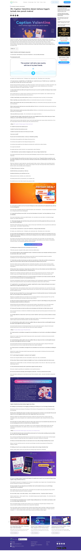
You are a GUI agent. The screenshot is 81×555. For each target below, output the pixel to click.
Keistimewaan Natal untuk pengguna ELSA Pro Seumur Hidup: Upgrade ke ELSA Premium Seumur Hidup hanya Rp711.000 (64, 10)
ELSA (15, 510)
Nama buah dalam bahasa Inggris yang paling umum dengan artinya (27, 430)
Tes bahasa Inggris (31, 2)
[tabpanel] (64, 36)
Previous (9, 522)
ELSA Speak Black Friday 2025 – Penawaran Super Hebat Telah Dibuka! (63, 18)
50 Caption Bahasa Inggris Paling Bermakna (21, 329)
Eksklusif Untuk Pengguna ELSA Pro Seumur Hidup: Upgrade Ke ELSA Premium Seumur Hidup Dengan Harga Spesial (19, 528)
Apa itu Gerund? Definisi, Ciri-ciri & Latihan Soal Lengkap (64, 25)
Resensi (41, 2)
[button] (16, 49)
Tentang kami (25, 2)
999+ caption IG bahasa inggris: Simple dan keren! (23, 124)
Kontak (44, 2)
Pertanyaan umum (33, 543)
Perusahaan (48, 541)
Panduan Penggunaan (34, 541)
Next (72, 522)
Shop (47, 543)
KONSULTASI (67, 2)
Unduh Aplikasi (55, 2)
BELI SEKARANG (64, 43)
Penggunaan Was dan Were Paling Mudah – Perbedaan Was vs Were (64, 22)
